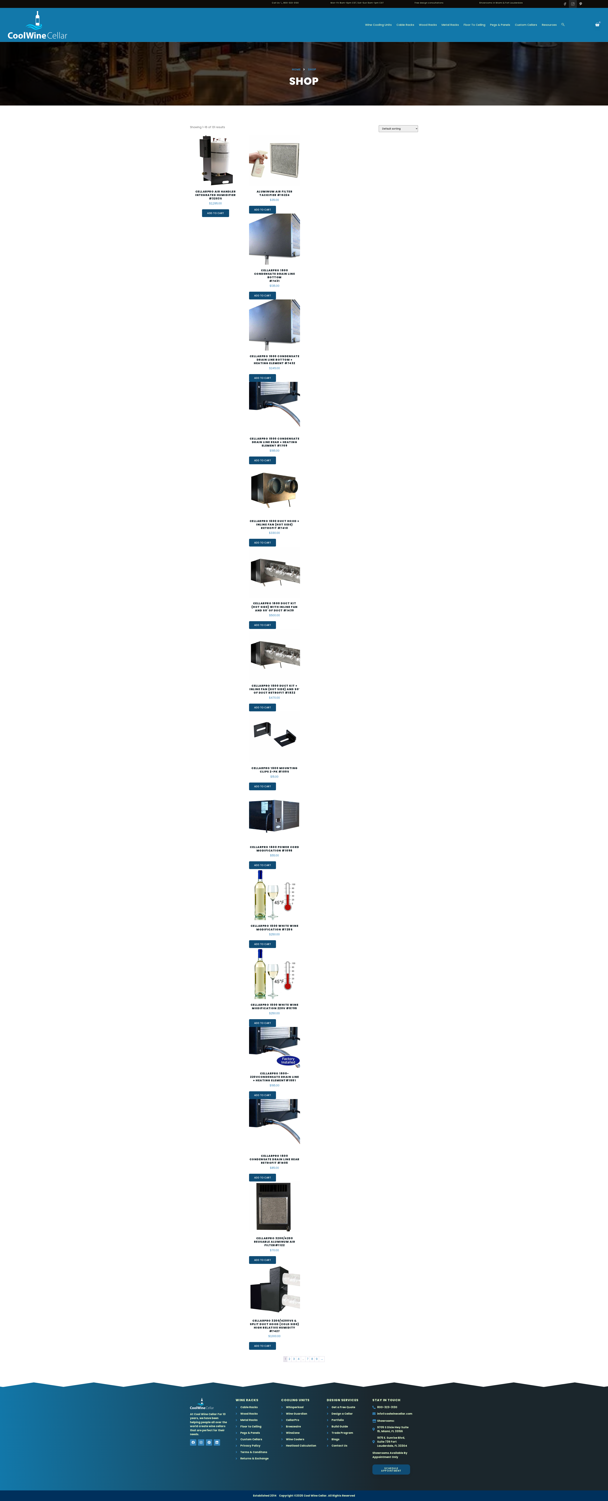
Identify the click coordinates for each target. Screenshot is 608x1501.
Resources (549, 25)
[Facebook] (193, 1442)
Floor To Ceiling (474, 25)
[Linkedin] (217, 1442)
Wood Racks (428, 25)
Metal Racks (450, 25)
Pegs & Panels (500, 25)
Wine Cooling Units (378, 25)
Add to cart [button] (215, 213)
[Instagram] (201, 1442)
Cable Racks (405, 25)
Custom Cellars (526, 25)
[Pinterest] (209, 1442)
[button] (563, 25)
